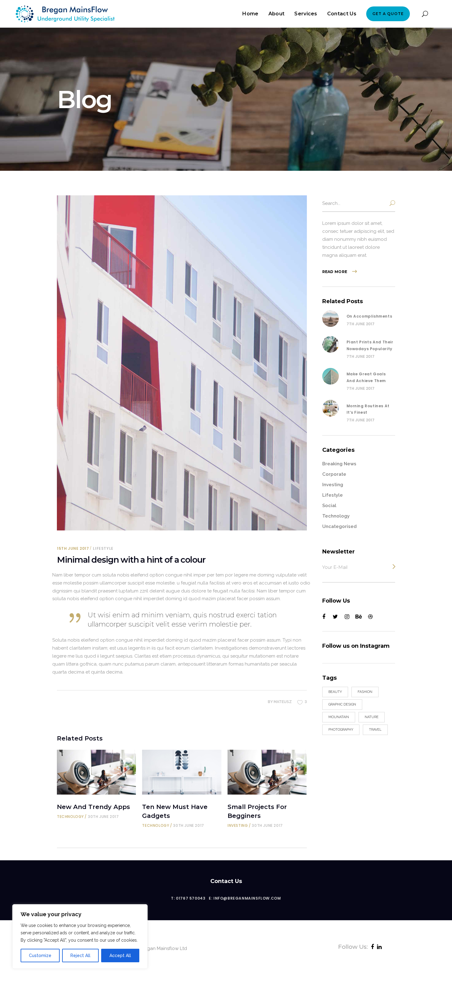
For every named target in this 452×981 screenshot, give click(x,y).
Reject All (80, 955)
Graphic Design (342, 704)
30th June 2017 (103, 816)
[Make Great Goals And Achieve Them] (330, 376)
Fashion (365, 692)
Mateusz (283, 702)
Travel (375, 730)
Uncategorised (339, 526)
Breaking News (339, 464)
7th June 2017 (361, 323)
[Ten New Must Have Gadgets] (181, 772)
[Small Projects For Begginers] (267, 772)
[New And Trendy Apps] (96, 772)
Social (329, 505)
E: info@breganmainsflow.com (245, 898)
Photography (340, 730)
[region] (80, 936)
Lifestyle (103, 548)
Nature (372, 717)
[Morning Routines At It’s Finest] (330, 408)
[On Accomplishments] (330, 318)
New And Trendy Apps (93, 807)
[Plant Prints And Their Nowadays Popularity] (330, 344)
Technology (70, 816)
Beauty (335, 692)
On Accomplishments (369, 316)
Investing (238, 825)
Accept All (120, 955)
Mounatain (338, 717)
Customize (40, 955)
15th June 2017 (73, 548)
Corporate (334, 474)
